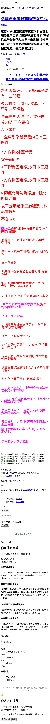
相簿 (8, 59)
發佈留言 (5, 525)
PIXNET (11, 688)
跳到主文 (5, 25)
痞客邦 (30, 490)
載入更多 (5, 510)
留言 (35, 490)
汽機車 (19, 499)
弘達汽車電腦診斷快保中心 (24, 19)
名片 (8, 65)
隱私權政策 (43, 688)
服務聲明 (26, 690)
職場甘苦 (21, 54)
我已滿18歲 (6, 719)
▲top (3, 506)
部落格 (9, 62)
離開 (14, 719)
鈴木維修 (20, 502)
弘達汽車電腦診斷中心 (10, 476)
